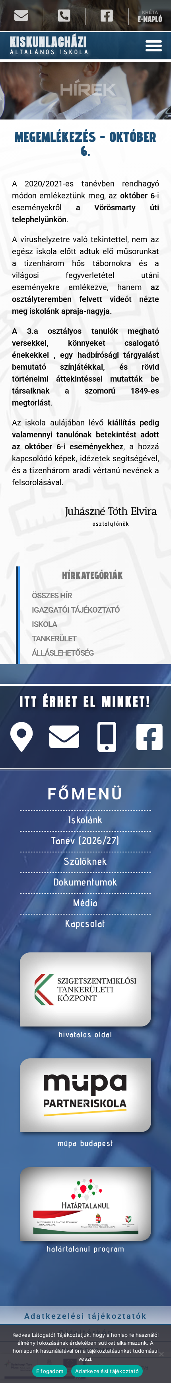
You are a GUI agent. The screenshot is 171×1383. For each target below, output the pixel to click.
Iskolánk (85, 820)
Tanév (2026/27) (85, 840)
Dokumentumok (86, 882)
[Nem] (161, 1354)
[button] (153, 45)
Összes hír (52, 595)
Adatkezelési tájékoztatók (85, 1316)
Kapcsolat (85, 923)
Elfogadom (49, 1371)
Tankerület (54, 638)
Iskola (44, 624)
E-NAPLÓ (150, 19)
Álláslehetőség (63, 653)
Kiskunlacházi (48, 42)
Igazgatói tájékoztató (76, 610)
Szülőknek (85, 861)
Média (85, 903)
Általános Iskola (50, 52)
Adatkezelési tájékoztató (107, 1371)
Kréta (150, 13)
